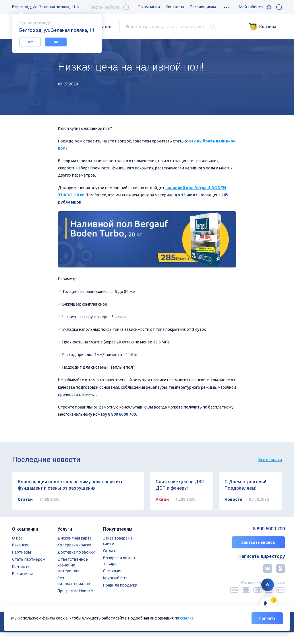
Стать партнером (28, 559)
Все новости (270, 459)
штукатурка (191, 26)
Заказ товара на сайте (118, 541)
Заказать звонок (258, 542)
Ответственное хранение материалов (72, 565)
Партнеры (21, 552)
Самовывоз (114, 570)
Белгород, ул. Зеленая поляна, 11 (44, 7)
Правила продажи (120, 585)
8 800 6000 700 (269, 529)
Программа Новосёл (76, 591)
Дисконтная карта (74, 538)
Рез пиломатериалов (73, 581)
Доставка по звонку (76, 552)
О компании (149, 7)
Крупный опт (115, 578)
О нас (17, 538)
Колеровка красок (74, 545)
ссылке (187, 618)
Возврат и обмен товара (119, 561)
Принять (267, 618)
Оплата (110, 550)
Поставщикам (203, 7)
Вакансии (21, 545)
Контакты (175, 7)
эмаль (170, 26)
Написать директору (261, 556)
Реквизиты (22, 573)
